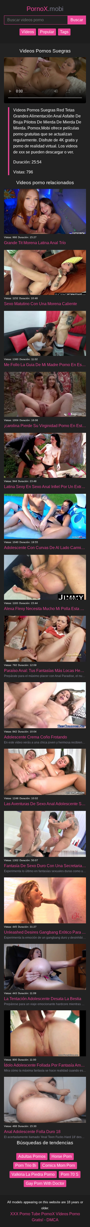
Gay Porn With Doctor (45, 1183)
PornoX (45, 8)
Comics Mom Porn (58, 1165)
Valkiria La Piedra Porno (33, 1174)
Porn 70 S (69, 1174)
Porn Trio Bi (25, 1165)
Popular (47, 32)
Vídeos (28, 32)
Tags (64, 32)
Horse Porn (62, 1156)
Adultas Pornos (32, 1156)
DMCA (52, 1220)
